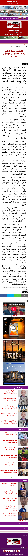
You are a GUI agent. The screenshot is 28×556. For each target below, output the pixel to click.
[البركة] (14, 14)
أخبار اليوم (5, 287)
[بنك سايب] (14, 351)
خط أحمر (25, 289)
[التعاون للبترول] (14, 328)
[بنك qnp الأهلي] (14, 7)
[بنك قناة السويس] (14, 373)
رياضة (24, 44)
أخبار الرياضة (12, 287)
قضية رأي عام (24, 520)
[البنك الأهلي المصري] (14, 11)
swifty (19, 520)
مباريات (18, 287)
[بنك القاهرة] (14, 316)
